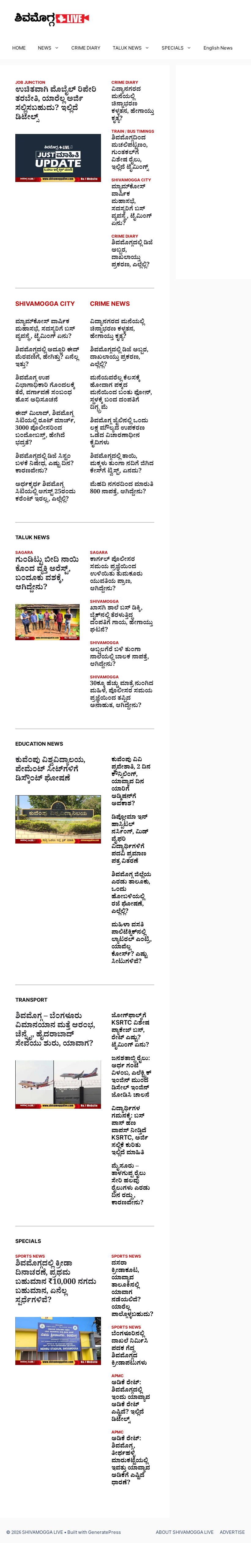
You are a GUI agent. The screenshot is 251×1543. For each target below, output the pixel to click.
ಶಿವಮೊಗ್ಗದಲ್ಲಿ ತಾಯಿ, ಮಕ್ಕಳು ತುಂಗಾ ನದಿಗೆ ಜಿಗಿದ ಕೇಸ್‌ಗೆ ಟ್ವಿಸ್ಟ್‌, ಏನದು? (122, 465)
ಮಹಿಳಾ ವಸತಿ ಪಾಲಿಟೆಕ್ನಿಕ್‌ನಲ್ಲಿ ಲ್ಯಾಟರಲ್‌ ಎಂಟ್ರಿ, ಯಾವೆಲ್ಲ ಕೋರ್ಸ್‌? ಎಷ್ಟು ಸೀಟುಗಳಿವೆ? (131, 944)
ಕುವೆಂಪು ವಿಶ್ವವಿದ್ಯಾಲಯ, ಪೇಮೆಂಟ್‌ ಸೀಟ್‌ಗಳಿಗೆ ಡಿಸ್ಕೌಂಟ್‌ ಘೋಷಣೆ (50, 770)
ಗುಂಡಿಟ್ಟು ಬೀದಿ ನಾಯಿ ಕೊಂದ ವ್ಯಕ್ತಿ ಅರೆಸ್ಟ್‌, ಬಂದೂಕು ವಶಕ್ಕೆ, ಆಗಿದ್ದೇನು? (47, 575)
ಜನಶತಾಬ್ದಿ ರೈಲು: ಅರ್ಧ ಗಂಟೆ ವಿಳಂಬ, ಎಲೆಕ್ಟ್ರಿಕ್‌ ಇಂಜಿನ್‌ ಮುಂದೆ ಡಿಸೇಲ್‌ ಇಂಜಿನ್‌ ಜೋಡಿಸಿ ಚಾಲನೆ (131, 1078)
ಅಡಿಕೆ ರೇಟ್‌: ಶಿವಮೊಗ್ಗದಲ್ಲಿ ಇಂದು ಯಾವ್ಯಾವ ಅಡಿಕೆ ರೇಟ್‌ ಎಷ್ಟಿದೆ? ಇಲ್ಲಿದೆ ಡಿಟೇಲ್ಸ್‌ (130, 1402)
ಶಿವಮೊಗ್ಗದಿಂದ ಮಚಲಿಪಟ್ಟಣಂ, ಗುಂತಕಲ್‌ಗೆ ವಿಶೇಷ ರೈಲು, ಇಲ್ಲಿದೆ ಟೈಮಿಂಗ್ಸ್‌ (129, 153)
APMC (117, 1377)
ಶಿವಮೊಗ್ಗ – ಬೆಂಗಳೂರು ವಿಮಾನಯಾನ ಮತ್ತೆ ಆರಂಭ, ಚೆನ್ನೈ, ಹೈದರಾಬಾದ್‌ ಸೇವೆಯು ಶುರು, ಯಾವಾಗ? (55, 1031)
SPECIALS (173, 49)
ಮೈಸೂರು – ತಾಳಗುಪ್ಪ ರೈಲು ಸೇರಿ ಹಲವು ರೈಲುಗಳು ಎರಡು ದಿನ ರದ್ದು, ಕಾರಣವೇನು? (130, 1185)
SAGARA (24, 553)
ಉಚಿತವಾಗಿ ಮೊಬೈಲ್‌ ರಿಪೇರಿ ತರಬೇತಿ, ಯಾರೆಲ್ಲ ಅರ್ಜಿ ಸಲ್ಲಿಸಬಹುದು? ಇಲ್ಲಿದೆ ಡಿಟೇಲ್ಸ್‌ (55, 105)
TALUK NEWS (127, 49)
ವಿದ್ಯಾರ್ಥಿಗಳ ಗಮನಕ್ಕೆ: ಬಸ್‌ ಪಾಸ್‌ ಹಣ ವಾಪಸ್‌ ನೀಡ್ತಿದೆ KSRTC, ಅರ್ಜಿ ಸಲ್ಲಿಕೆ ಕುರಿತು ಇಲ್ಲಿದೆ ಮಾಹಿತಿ (129, 1131)
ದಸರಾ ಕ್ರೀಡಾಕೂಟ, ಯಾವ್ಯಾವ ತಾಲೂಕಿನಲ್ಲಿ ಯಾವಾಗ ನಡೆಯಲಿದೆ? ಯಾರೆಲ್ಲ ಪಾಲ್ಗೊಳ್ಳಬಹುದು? (132, 1289)
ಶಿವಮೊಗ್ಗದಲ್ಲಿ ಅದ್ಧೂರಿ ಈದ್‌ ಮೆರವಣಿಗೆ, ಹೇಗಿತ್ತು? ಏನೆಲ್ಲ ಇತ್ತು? (47, 358)
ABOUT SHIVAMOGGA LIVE (185, 1533)
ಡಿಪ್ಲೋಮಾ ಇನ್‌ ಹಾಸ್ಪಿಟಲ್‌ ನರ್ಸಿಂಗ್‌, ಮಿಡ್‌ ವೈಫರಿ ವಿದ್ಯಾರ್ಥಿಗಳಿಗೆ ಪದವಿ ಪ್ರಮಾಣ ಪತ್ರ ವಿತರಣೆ (129, 840)
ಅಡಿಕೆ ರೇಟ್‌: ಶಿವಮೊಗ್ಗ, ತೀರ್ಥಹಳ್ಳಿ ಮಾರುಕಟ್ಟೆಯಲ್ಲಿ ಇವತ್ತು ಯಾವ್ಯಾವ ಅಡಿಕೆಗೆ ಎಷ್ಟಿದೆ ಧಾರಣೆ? (130, 1461)
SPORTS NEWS (30, 1257)
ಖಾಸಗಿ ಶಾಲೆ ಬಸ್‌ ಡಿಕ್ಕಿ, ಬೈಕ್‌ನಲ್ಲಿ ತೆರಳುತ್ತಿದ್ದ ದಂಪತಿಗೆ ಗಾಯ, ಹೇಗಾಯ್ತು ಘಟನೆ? (121, 620)
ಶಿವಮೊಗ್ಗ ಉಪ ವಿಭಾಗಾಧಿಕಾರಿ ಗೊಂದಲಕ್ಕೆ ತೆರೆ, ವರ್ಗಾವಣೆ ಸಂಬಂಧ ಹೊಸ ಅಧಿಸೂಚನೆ (45, 390)
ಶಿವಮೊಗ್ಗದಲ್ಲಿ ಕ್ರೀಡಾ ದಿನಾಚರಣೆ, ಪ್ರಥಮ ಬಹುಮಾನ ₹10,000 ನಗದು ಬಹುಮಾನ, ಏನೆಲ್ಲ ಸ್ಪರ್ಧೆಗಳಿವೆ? (55, 1283)
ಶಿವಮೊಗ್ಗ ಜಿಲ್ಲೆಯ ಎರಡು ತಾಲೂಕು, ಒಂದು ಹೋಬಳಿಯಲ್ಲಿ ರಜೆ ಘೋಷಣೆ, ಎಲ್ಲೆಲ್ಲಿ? (131, 894)
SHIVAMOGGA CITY (131, 181)
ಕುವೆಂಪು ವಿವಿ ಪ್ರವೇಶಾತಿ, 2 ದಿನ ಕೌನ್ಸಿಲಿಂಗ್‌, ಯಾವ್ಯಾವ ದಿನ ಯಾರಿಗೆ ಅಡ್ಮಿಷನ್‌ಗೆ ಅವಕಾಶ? (131, 782)
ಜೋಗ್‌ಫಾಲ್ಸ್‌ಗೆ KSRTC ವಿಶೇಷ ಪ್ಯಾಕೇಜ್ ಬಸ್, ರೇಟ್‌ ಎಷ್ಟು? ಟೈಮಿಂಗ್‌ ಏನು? (130, 1031)
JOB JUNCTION (30, 83)
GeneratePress (104, 1533)
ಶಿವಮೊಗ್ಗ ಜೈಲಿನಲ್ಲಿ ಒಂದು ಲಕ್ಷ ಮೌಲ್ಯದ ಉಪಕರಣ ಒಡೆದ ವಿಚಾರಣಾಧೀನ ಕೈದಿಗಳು (119, 432)
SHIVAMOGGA (104, 602)
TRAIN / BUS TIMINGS (132, 132)
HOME (19, 49)
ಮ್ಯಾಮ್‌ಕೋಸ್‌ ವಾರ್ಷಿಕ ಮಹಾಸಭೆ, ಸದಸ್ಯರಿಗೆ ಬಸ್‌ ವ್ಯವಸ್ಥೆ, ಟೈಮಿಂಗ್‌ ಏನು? (131, 206)
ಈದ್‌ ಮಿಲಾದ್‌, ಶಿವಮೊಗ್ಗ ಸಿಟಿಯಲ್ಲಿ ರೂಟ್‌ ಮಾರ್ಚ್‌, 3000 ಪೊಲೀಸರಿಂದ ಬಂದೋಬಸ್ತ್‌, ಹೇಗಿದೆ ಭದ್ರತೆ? (45, 429)
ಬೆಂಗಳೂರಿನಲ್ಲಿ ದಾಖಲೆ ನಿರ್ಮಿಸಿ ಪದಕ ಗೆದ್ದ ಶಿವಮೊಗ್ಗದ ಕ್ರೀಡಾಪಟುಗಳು (129, 1349)
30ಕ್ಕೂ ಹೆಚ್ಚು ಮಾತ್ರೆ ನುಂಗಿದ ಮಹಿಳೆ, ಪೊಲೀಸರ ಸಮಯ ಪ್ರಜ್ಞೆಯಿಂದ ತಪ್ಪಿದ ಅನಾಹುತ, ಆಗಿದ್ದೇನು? (121, 695)
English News (218, 49)
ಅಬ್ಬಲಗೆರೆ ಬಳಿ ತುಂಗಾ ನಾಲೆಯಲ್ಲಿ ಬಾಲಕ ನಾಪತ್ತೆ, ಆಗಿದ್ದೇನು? (119, 658)
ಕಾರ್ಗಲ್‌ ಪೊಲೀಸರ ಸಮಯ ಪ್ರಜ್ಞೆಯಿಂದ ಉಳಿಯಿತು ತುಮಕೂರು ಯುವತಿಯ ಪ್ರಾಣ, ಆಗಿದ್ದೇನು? (116, 575)
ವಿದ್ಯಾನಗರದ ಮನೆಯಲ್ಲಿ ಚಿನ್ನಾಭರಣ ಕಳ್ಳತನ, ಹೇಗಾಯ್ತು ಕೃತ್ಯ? (132, 105)
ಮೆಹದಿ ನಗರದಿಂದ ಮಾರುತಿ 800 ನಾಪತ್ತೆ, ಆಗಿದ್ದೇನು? (121, 489)
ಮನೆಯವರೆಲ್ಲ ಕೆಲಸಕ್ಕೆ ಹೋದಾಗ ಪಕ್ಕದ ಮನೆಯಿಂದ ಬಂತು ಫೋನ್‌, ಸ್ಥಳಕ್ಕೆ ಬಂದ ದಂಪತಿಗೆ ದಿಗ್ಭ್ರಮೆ (121, 393)
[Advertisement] (213, 172)
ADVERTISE (232, 1533)
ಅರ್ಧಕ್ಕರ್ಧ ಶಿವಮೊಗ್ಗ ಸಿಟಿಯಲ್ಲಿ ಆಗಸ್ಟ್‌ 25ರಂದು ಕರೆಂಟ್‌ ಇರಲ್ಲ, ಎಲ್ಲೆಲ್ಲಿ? (45, 493)
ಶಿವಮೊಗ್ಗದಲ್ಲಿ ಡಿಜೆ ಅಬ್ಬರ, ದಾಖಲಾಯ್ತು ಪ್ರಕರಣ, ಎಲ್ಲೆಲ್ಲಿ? (132, 254)
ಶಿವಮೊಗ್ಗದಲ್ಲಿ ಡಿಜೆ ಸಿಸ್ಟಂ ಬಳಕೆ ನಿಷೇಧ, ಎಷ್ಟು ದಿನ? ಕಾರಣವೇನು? (44, 465)
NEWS (44, 49)
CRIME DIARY (85, 49)
